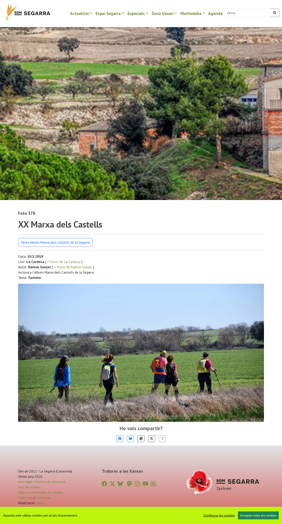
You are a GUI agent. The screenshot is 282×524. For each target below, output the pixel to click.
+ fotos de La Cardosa (63, 261)
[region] (141, 515)
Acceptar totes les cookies (258, 515)
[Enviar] (162, 438)
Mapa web (25, 497)
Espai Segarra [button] (108, 13)
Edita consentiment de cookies (40, 492)
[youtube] (145, 483)
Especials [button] (136, 13)
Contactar (43, 497)
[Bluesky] (130, 438)
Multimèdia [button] (190, 13)
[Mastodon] (141, 438)
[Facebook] (119, 438)
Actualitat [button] (79, 13)
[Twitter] (151, 438)
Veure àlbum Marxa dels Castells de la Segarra (55, 242)
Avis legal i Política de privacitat (42, 482)
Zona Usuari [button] (163, 13)
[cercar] (274, 13)
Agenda (215, 13)
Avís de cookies (29, 487)
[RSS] (153, 483)
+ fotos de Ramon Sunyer (73, 267)
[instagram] (137, 483)
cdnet (40, 503)
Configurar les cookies (219, 515)
